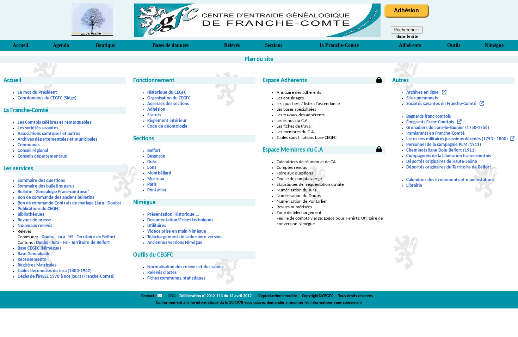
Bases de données (171, 45)
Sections (273, 45)
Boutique (105, 45)
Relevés (232, 45)
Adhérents (410, 45)
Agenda (61, 45)
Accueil (20, 45)
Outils (453, 45)
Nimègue (494, 45)
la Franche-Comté (339, 45)
